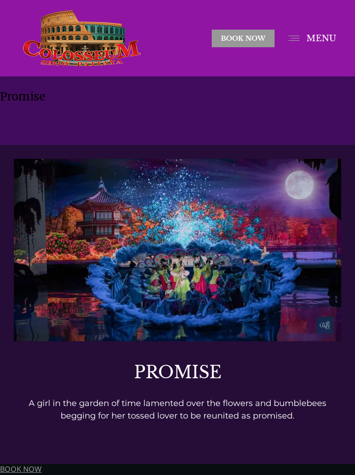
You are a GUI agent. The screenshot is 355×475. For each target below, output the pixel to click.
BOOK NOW (21, 469)
